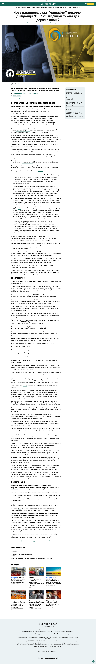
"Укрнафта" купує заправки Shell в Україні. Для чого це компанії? (52, 603)
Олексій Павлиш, (28, 23)
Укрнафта (46, 540)
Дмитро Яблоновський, (45, 23)
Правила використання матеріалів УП (55, 629)
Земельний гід (76, 7)
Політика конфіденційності (38, 629)
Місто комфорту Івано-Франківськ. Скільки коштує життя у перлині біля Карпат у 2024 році (53, 581)
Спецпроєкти (56, 7)
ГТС (32, 540)
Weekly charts (68, 7)
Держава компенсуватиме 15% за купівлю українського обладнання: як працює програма (36, 581)
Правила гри (44, 7)
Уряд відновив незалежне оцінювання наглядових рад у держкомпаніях (31, 550)
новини (18, 7)
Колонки (29, 7)
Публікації (23, 7)
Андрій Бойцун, (36, 23)
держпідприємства (16, 540)
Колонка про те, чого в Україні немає (21, 554)
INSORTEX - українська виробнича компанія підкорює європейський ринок (18, 580)
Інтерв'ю (62, 7)
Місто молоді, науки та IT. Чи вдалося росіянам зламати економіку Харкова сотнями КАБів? (36, 604)
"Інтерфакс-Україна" (53, 633)
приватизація (26, 540)
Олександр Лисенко (56, 23)
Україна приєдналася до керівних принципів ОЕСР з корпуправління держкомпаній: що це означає (74, 114)
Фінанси (50, 7)
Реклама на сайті (21, 629)
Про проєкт (28, 629)
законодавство (38, 540)
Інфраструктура (36, 7)
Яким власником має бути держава (73, 108)
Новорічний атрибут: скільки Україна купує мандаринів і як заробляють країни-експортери (18, 604)
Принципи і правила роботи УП (72, 629)
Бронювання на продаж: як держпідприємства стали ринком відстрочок (31, 558)
